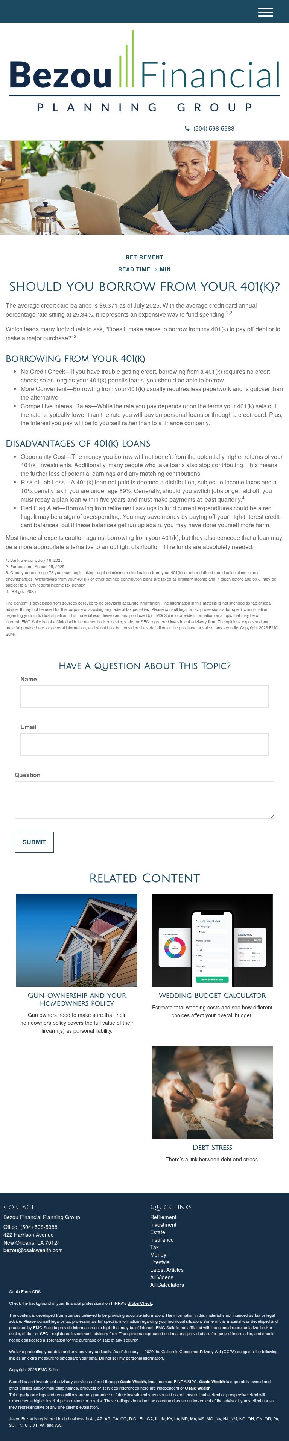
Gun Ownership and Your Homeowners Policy (76, 999)
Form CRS (31, 1291)
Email (28, 727)
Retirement (163, 1217)
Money (158, 1254)
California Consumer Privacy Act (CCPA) (198, 1351)
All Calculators (167, 1284)
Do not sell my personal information (131, 1358)
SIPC (192, 1381)
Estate (157, 1232)
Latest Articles (167, 1269)
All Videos (161, 1277)
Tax (154, 1247)
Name (28, 679)
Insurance (162, 1239)
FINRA (180, 1381)
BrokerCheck (140, 1303)
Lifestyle (160, 1262)
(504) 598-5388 (213, 128)
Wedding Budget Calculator (212, 995)
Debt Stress (212, 1147)
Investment (163, 1224)
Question (28, 775)
